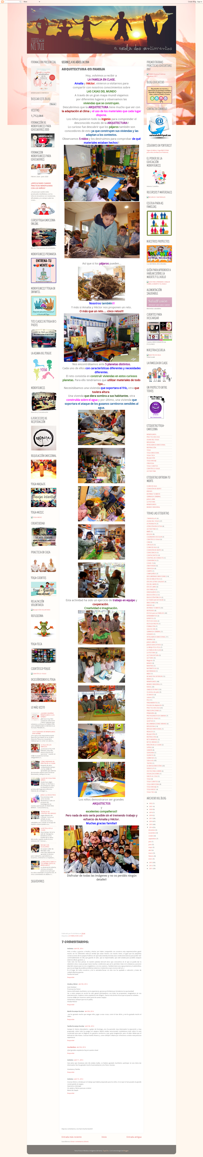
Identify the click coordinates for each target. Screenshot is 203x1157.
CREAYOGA (150, 463)
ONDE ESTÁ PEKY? (152, 689)
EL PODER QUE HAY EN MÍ (155, 600)
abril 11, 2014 (78, 1060)
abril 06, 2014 (82, 984)
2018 (151, 815)
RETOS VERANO (152, 742)
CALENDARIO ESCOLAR (154, 537)
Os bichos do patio (153, 692)
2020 (151, 809)
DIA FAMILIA (151, 589)
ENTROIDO (150, 610)
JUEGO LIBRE (151, 499)
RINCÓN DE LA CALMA (154, 745)
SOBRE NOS (150, 758)
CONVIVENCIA (151, 560)
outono (149, 697)
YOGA (149, 450)
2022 (151, 803)
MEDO (149, 674)
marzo (150, 853)
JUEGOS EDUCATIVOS (154, 645)
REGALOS (150, 731)
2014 (151, 827)
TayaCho (106, 1151)
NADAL (149, 687)
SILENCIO (150, 755)
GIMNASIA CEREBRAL (154, 496)
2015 (151, 824)
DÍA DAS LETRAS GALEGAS (155, 581)
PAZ (148, 700)
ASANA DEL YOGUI (153, 440)
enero (150, 859)
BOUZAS (149, 534)
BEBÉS (149, 531)
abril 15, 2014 (78, 1079)
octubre (151, 836)
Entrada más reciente (72, 1137)
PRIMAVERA (150, 713)
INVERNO (150, 639)
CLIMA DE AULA (152, 486)
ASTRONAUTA (151, 524)
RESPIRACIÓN (151, 447)
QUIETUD (150, 721)
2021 (151, 806)
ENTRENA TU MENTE (153, 494)
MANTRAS (150, 666)
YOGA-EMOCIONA (153, 453)
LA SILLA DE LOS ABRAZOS (46, 746)
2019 (151, 812)
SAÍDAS (149, 747)
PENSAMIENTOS (152, 703)
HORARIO (150, 634)
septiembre (152, 839)
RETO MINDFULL (152, 739)
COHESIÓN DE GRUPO (154, 489)
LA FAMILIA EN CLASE (75, 936)
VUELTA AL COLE (152, 776)
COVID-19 (150, 563)
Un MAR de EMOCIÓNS (154, 766)
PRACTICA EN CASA (153, 437)
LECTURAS (150, 658)
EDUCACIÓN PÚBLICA (154, 597)
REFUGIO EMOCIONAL (154, 729)
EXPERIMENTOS (152, 616)
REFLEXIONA (151, 442)
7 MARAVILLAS (151, 518)
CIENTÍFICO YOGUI (153, 468)
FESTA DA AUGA (152, 621)
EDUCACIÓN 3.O (152, 595)
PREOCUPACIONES (153, 710)
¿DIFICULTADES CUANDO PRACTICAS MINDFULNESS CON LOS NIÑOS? (42, 185)
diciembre (151, 830)
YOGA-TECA (151, 455)
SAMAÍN (149, 750)
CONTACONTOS (152, 555)
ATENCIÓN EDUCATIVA (154, 526)
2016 (151, 821)
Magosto (150, 660)
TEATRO (149, 763)
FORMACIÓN (151, 626)
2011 (151, 868)
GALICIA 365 (151, 629)
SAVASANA (150, 753)
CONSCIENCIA (151, 552)
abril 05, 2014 (78, 948)
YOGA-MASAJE (151, 461)
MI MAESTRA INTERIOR (154, 676)
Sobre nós (150, 760)
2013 (151, 862)
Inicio (104, 1137)
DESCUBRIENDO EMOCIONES (156, 576)
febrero (151, 856)
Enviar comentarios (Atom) (79, 1141)
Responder (70, 977)
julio (150, 841)
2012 (151, 865)
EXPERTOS (150, 618)
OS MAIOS (150, 695)
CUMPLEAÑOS (151, 574)
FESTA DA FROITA (152, 624)
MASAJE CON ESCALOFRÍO (45, 846)
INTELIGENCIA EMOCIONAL (156, 445)
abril (150, 850)
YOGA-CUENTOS (152, 466)
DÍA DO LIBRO (151, 587)
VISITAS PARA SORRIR (154, 771)
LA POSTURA (151, 502)
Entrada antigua (134, 1137)
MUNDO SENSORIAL (153, 507)
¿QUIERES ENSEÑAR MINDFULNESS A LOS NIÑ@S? (48, 715)
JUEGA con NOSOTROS (48, 795)
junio (150, 844)
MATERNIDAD (151, 671)
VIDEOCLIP (150, 768)
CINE (148, 542)
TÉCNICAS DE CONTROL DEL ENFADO (48, 812)
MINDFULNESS (151, 434)
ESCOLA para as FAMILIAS (155, 613)
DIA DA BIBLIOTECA (153, 579)
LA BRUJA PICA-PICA (153, 647)
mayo (150, 847)
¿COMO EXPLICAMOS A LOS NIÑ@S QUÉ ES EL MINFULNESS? (48, 863)
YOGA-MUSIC (151, 789)
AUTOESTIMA (151, 471)
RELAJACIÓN (151, 458)
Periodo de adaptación (154, 705)
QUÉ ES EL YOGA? (152, 718)
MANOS (149, 663)
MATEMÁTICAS (152, 668)
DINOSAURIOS (152, 592)
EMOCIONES (151, 603)
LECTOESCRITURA (153, 655)
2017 (151, 818)
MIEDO (149, 679)
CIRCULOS (150, 545)
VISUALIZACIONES (153, 774)
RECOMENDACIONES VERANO (156, 724)
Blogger (126, 1151)
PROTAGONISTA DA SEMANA (156, 716)
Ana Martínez (71, 1047)
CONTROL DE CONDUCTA (155, 558)
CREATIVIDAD (151, 566)
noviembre (152, 833)
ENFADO (149, 491)
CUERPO (149, 571)
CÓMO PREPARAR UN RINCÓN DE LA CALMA (48, 762)
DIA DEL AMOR (151, 584)
